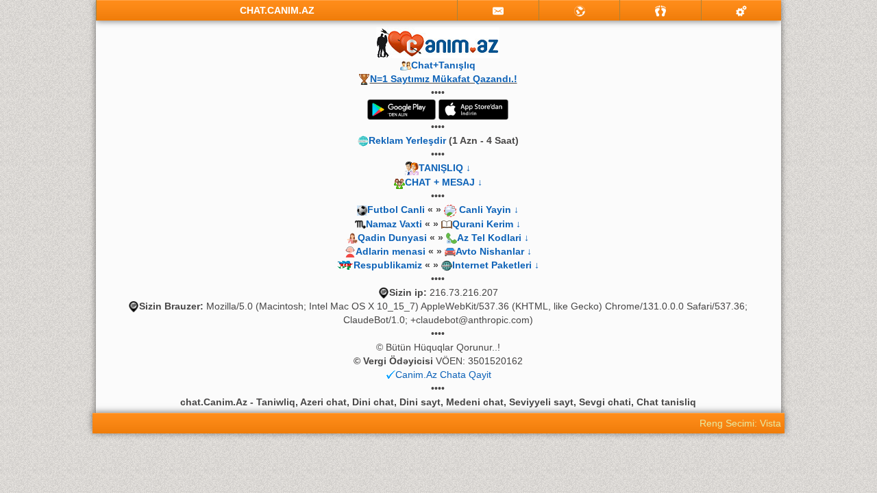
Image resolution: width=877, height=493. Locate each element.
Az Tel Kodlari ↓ (493, 237)
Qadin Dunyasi (392, 237)
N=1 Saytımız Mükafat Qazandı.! (443, 78)
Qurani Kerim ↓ (486, 223)
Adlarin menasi (390, 251)
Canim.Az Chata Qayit (443, 374)
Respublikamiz (388, 265)
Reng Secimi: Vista (740, 423)
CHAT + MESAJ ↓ (443, 182)
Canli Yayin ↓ (489, 209)
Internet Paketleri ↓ (495, 265)
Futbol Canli (396, 209)
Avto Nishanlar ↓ (494, 251)
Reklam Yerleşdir (407, 140)
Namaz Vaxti (395, 223)
